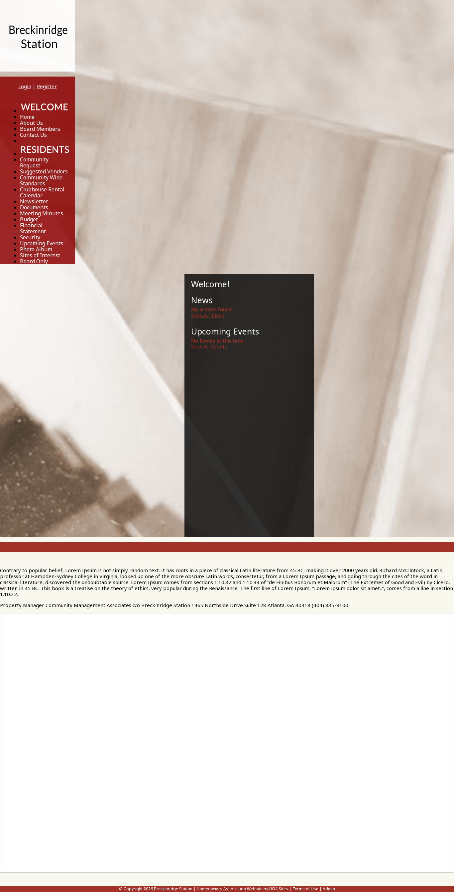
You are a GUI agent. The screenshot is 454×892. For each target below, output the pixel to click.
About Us (31, 122)
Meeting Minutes (41, 213)
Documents (34, 207)
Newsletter (34, 201)
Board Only (34, 261)
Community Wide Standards (41, 180)
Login (24, 86)
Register (47, 86)
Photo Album (36, 249)
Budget (29, 219)
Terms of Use (305, 889)
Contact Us (33, 134)
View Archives (207, 315)
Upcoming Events (41, 243)
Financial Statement (33, 228)
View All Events (209, 346)
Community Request (34, 162)
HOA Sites (278, 889)
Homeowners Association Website (230, 889)
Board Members (40, 128)
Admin (329, 889)
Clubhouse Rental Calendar (42, 192)
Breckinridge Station (173, 889)
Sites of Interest (40, 255)
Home (27, 116)
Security (30, 237)
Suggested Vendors (44, 171)
